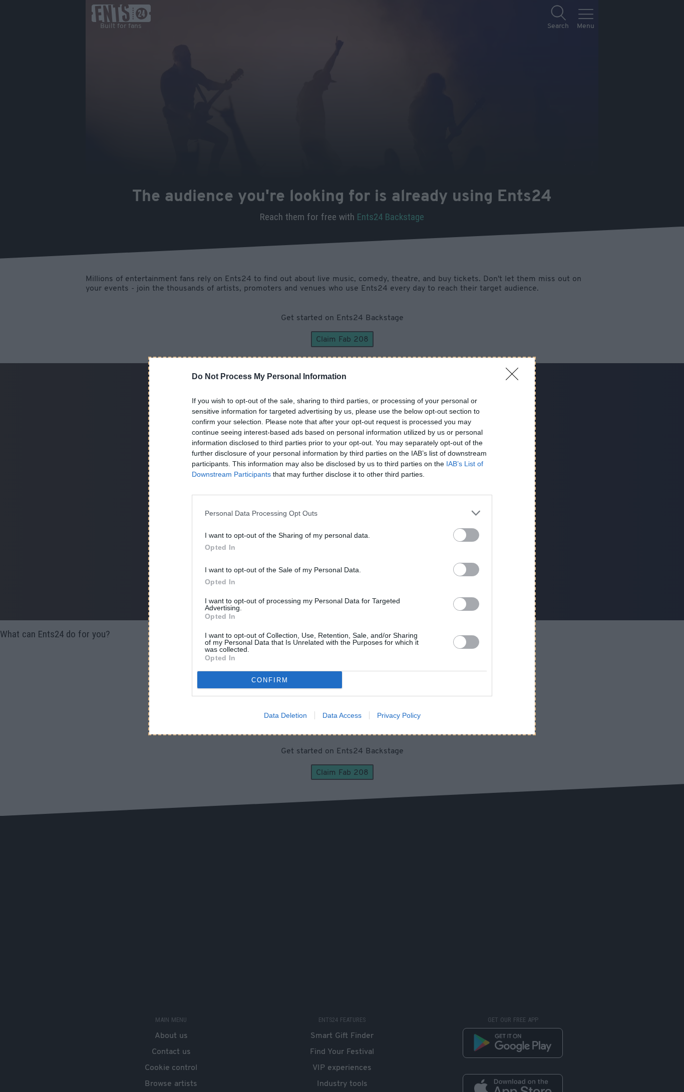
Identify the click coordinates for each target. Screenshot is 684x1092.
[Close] (515, 377)
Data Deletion (285, 715)
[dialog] (342, 546)
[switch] (466, 535)
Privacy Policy (399, 715)
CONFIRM (269, 680)
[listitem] (342, 513)
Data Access (342, 715)
